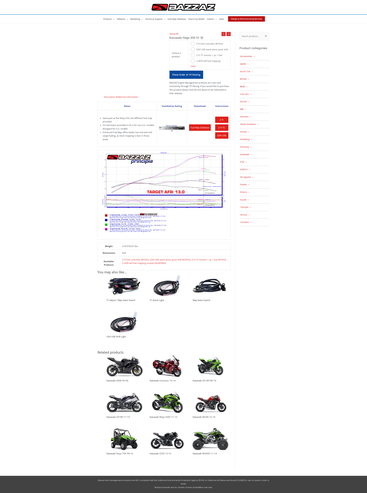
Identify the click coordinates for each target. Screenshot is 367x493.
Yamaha (244, 222)
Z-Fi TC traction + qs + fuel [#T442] (209, 55)
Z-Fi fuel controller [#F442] (209, 43)
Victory (243, 214)
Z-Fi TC (221, 127)
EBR (241, 109)
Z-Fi (222, 119)
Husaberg (245, 139)
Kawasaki (174, 33)
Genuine (244, 116)
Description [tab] (109, 96)
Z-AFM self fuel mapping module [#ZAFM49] (208, 61)
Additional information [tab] (127, 96)
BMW (242, 86)
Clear (193, 66)
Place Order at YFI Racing (186, 74)
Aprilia (243, 63)
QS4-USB (221, 135)
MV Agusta (245, 177)
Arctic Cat (245, 71)
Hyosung (244, 146)
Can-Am (244, 94)
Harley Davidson (248, 124)
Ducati (243, 101)
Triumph (244, 207)
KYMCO (244, 169)
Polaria (243, 184)
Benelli (243, 79)
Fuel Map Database (200, 127)
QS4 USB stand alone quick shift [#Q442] (212, 50)
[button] (113, 19)
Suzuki (243, 199)
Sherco (243, 192)
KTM (242, 161)
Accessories (246, 56)
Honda (243, 131)
